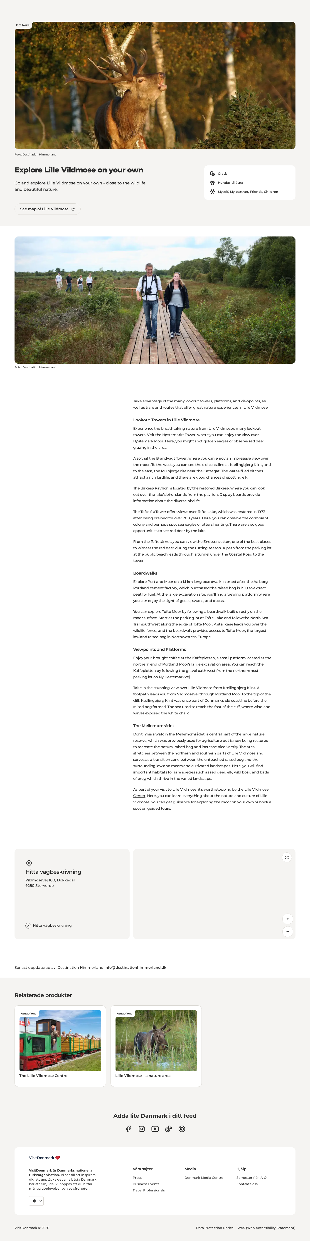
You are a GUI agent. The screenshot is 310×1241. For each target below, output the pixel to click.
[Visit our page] (142, 1129)
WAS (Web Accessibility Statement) (266, 1228)
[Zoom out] (287, 931)
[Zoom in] (287, 919)
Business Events (146, 1184)
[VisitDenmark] (44, 1157)
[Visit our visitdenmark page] (155, 1129)
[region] (214, 894)
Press (137, 1178)
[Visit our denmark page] (128, 1129)
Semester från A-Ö (251, 1178)
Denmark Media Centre (204, 1178)
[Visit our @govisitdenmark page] (168, 1129)
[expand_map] (287, 857)
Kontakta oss (247, 1184)
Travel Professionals (149, 1190)
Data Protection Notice (215, 1228)
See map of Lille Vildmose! (44, 209)
